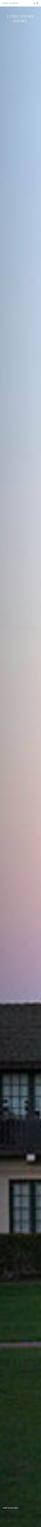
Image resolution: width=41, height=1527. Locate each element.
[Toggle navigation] (37, 3)
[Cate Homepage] (10, 3)
